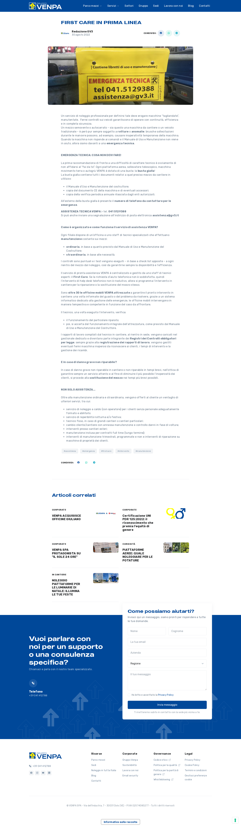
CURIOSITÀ (128, 544)
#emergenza (88, 451)
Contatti (204, 5)
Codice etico (161, 760)
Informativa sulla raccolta (120, 822)
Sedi (93, 765)
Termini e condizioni (196, 770)
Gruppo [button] (143, 5)
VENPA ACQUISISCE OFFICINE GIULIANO (66, 517)
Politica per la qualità (166, 765)
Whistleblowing (162, 779)
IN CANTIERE (59, 574)
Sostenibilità (129, 765)
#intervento (123, 451)
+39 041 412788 (41, 766)
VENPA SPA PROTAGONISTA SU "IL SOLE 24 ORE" (66, 553)
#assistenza (70, 451)
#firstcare (106, 451)
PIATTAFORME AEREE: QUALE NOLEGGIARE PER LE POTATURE (137, 555)
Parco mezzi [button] (91, 5)
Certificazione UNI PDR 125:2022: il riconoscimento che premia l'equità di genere (137, 523)
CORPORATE (59, 510)
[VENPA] (45, 5)
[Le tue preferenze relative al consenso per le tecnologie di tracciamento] (235, 820)
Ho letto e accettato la (153, 695)
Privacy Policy (166, 695)
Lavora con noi (130, 770)
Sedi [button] (156, 5)
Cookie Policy (192, 765)
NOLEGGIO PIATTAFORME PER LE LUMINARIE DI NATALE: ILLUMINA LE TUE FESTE (66, 587)
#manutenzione (143, 451)
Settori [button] (129, 5)
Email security (130, 775)
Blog (93, 775)
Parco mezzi (98, 760)
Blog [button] (191, 5)
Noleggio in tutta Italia (103, 770)
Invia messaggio (167, 704)
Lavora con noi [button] (173, 5)
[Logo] (45, 755)
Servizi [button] (111, 5)
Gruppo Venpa (130, 760)
